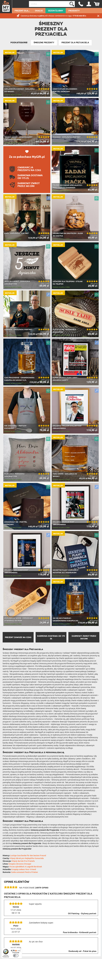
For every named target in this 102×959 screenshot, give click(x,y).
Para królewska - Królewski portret (79, 932)
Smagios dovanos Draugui (19, 864)
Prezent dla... (22, 11)
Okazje (39, 11)
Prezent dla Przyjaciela (75, 42)
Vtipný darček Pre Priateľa (23, 861)
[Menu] (20, 949)
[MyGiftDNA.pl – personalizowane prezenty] (6, 6)
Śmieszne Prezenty (44, 42)
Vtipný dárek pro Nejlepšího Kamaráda (27, 858)
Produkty (74, 11)
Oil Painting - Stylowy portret (82, 913)
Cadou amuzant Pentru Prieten (24, 872)
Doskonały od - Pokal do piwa (82, 951)
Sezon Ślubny (55, 11)
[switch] (15, 955)
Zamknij (98, 15)
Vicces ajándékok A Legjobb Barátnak (25, 867)
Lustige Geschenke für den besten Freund (28, 855)
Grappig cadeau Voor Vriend (23, 869)
